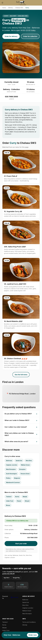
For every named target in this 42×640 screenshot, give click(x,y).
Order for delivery (11, 36)
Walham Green (25, 465)
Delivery (10, 7)
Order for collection (30, 36)
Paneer (19, 501)
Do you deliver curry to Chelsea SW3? (18, 414)
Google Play (16, 577)
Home (4, 7)
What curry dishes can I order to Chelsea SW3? (19, 434)
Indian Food (9, 501)
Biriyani (27, 501)
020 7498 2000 (11, 97)
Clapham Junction (11, 465)
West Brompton (11, 469)
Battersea (9, 460)
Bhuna (8, 505)
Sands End (19, 460)
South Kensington (11, 473)
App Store (6, 577)
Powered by (5, 597)
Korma (17, 496)
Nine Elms (29, 460)
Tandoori (8, 496)
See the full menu (21, 375)
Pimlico (8, 478)
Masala (25, 496)
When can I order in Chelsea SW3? (17, 420)
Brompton (22, 469)
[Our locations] (2, 3)
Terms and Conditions (29, 622)
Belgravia (17, 478)
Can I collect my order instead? (16, 427)
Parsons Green (25, 473)
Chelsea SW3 (19, 7)
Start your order (21, 543)
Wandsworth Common (13, 482)
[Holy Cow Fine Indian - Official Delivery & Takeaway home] (21, 3)
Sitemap (24, 625)
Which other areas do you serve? (16, 441)
